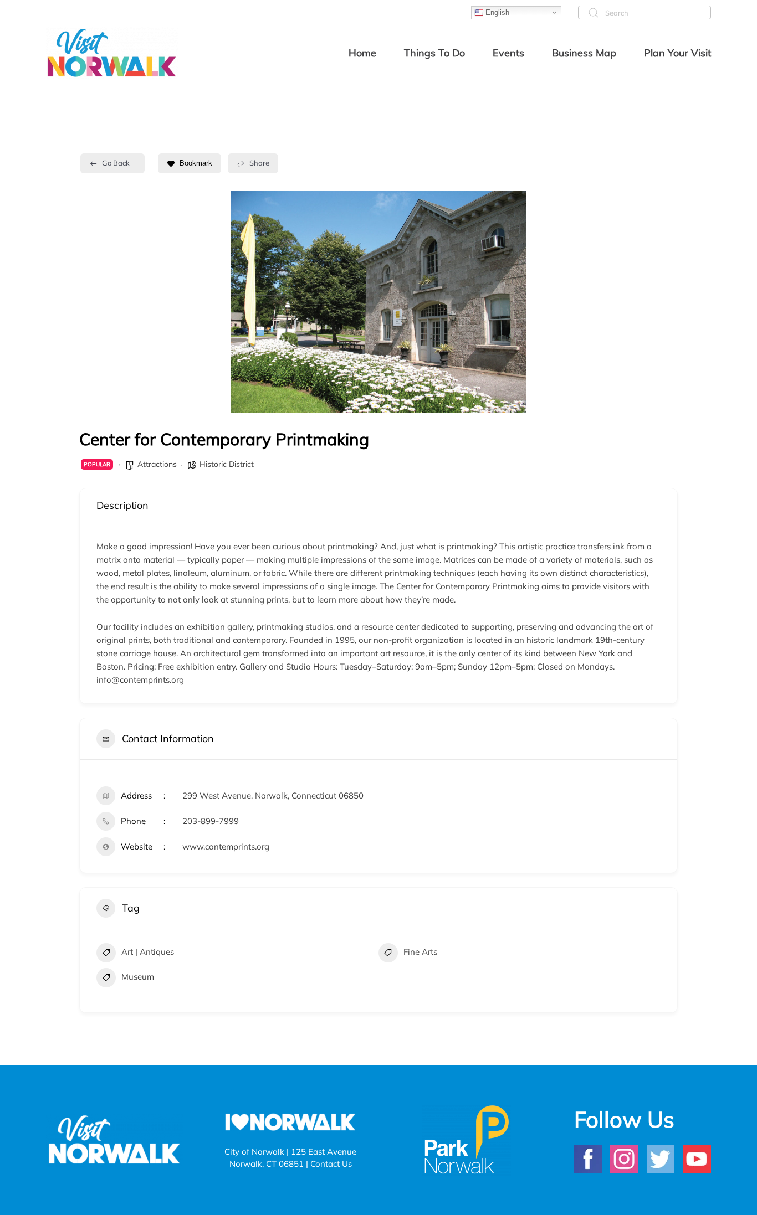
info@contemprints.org (140, 680)
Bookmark (196, 163)
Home (362, 53)
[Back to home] (112, 52)
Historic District (227, 464)
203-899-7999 (210, 821)
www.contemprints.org (225, 846)
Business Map (584, 53)
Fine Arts (420, 951)
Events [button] (508, 53)
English (496, 12)
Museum (137, 976)
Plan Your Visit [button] (677, 53)
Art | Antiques (147, 951)
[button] (229, 302)
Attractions (157, 464)
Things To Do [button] (434, 53)
